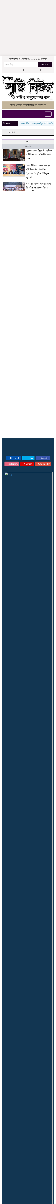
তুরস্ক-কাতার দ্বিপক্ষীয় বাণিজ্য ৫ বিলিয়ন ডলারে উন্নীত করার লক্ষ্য (39, 154)
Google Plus (44, 464)
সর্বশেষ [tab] (28, 142)
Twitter (29, 458)
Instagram (13, 464)
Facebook (14, 458)
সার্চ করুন (45, 64)
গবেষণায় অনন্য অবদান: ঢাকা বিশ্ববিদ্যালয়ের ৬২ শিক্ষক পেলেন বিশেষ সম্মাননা (38, 187)
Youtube (28, 464)
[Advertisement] (28, 19)
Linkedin (43, 458)
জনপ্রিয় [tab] (28, 146)
